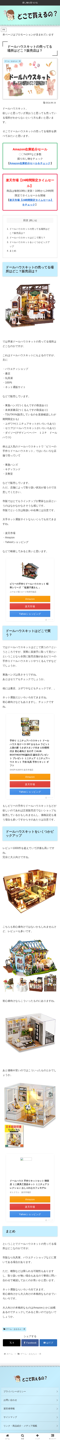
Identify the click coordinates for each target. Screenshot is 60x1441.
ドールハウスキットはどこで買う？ (27, 237)
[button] (53, 818)
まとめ (12, 250)
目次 (25, 220)
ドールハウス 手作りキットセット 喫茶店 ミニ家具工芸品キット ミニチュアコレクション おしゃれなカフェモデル (29, 1184)
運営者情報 (9, 1408)
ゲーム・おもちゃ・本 (15, 1329)
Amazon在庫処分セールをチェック (30, 163)
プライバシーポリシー (15, 1391)
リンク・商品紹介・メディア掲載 (20, 1426)
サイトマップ (10, 1417)
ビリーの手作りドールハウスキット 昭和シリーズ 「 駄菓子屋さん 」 (29, 586)
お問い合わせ (10, 1400)
